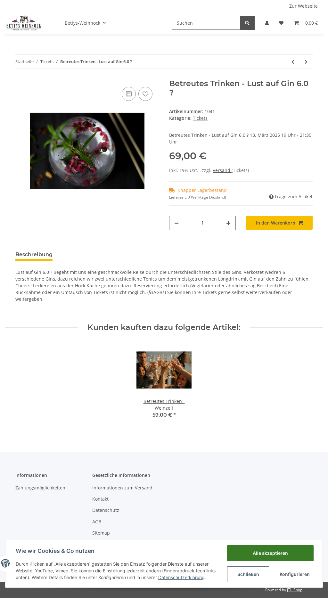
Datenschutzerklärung (181, 577)
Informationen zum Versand (122, 488)
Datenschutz (105, 510)
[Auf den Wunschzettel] (145, 94)
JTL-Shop (294, 590)
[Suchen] (247, 23)
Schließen (248, 574)
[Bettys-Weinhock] (23, 23)
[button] (267, 23)
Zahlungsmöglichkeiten (40, 488)
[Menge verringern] (176, 223)
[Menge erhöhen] (228, 223)
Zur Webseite (303, 6)
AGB (96, 522)
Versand (222, 170)
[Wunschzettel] (281, 23)
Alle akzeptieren (270, 553)
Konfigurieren (295, 574)
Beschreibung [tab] (34, 254)
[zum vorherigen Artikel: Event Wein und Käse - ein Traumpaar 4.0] (292, 62)
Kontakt (100, 499)
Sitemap (101, 533)
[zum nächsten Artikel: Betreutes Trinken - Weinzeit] (306, 62)
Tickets (200, 118)
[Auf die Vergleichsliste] (129, 94)
